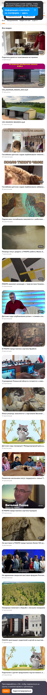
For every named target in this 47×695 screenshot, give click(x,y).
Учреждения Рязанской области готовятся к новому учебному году (23, 381)
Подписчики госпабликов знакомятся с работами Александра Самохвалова (23, 219)
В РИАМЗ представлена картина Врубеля (19, 349)
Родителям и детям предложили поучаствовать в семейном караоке (23, 672)
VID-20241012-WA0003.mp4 (13, 122)
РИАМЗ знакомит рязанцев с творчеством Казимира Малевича (23, 284)
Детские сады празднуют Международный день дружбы (23, 446)
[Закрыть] (35, 10)
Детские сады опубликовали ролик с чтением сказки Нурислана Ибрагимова (23, 316)
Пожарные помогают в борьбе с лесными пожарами (23, 608)
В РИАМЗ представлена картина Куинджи (19, 511)
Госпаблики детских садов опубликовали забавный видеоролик (23, 187)
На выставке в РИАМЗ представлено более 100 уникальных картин (23, 543)
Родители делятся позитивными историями (20, 57)
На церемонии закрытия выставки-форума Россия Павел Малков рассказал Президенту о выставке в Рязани (23, 575)
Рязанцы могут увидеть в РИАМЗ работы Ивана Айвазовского (23, 252)
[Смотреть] (23, 43)
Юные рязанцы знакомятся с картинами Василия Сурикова (23, 413)
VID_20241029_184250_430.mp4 (15, 90)
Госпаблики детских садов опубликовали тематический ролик (23, 154)
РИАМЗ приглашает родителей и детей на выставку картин (23, 640)
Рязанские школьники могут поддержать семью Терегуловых (23, 478)
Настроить (29, 16)
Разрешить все (14, 16)
